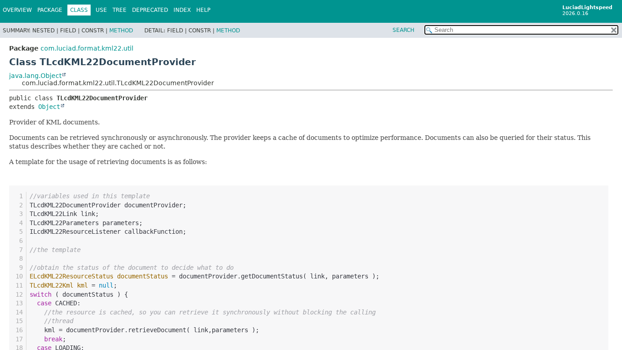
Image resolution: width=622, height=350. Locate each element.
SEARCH (403, 30)
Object (49, 106)
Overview (17, 10)
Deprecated (150, 10)
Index (182, 10)
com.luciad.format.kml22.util (87, 48)
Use (101, 10)
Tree (119, 10)
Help (203, 10)
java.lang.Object (35, 75)
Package (49, 10)
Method (121, 30)
